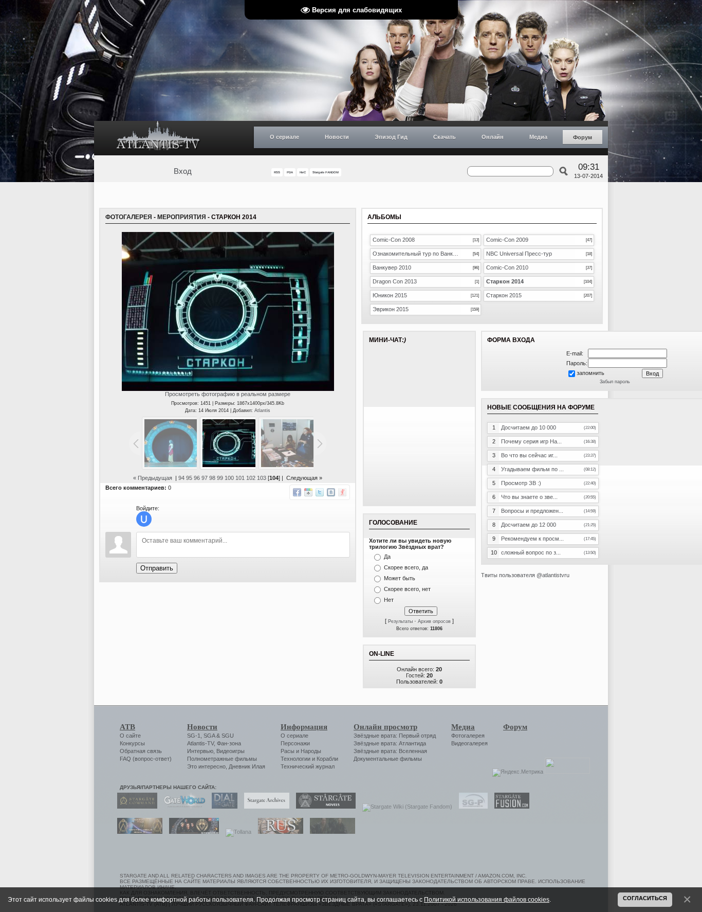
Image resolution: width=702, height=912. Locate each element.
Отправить (156, 568)
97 (204, 478)
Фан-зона (229, 743)
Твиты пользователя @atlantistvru (525, 575)
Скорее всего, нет (407, 589)
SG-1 (193, 735)
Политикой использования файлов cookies (486, 899)
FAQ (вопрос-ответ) (146, 759)
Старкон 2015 (504, 295)
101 (240, 478)
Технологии (295, 759)
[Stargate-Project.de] (471, 806)
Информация (304, 727)
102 (250, 478)
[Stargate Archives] (264, 806)
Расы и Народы (301, 751)
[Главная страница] (158, 138)
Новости (337, 137)
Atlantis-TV (200, 743)
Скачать (444, 137)
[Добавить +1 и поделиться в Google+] (308, 492)
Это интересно (206, 766)
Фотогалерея (128, 217)
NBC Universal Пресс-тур (519, 254)
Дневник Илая (247, 766)
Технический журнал (308, 766)
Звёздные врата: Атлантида (390, 743)
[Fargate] (278, 832)
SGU (227, 735)
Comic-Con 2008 (394, 240)
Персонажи (295, 743)
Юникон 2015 (390, 295)
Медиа (538, 137)
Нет (389, 600)
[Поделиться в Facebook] (297, 492)
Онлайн (493, 137)
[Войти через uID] (144, 519)
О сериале (284, 137)
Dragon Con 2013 (395, 281)
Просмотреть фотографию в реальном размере (227, 394)
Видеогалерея (469, 743)
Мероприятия (181, 217)
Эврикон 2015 (391, 309)
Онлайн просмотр (385, 727)
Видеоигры (230, 751)
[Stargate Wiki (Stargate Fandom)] (404, 806)
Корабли (327, 759)
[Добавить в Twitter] (320, 492)
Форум (582, 137)
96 (197, 478)
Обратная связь (141, 751)
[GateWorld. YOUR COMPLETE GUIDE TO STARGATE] (182, 806)
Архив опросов (434, 621)
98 (212, 478)
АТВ (127, 727)
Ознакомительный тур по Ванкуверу (417, 254)
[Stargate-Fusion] (509, 806)
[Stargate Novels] (323, 806)
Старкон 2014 (505, 281)
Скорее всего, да (406, 567)
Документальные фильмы (388, 759)
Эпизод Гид (391, 137)
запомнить (590, 373)
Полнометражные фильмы (222, 759)
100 (229, 478)
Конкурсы (132, 743)
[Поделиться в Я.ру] (342, 492)
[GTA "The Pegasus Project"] (330, 832)
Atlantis (262, 410)
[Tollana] (235, 832)
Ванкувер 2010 (392, 267)
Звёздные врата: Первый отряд (395, 735)
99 (220, 478)
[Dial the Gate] (222, 806)
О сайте (130, 735)
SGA (209, 735)
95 (189, 478)
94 (181, 478)
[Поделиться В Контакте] (331, 492)
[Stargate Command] (134, 806)
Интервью (200, 751)
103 (261, 478)
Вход (183, 171)
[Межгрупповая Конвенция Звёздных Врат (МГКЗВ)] (137, 832)
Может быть (399, 578)
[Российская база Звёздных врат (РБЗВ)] (191, 832)
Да (387, 556)
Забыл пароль (615, 381)
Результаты (400, 621)
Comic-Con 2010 (507, 267)
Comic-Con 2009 (507, 240)
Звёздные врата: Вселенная (390, 751)
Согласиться (645, 898)
